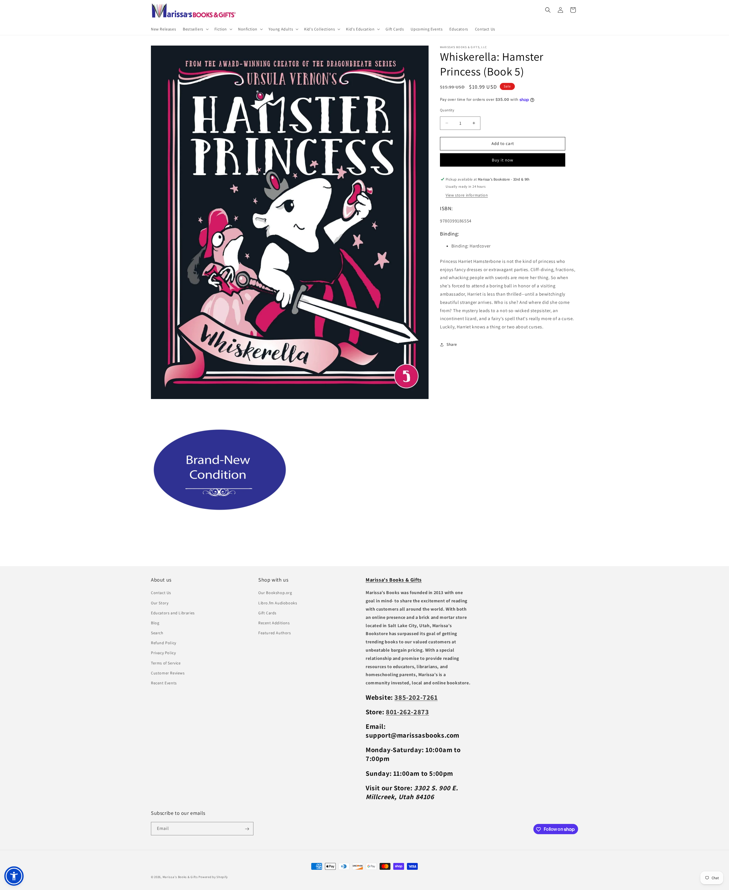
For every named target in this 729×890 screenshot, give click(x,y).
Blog (155, 622)
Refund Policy (163, 642)
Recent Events (164, 683)
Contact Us (161, 593)
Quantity (447, 110)
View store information (467, 195)
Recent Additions (274, 622)
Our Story (159, 602)
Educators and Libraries (173, 612)
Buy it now (502, 160)
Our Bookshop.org (275, 593)
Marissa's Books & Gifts (180, 877)
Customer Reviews (168, 673)
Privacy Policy (163, 653)
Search (157, 632)
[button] (195, 29)
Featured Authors (274, 632)
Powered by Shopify (213, 877)
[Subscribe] (247, 829)
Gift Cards (267, 612)
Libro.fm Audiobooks (277, 602)
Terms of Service (166, 663)
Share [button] (452, 344)
